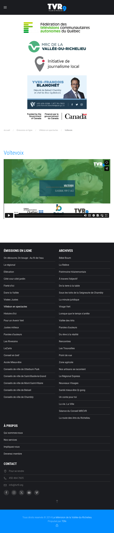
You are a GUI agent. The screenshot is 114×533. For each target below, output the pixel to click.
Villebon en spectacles (15, 306)
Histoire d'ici (10, 313)
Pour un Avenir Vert (14, 320)
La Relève (64, 264)
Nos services (10, 439)
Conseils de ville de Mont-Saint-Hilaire (23, 383)
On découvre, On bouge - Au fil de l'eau (24, 258)
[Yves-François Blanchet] (57, 92)
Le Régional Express (69, 376)
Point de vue (65, 355)
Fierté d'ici (9, 285)
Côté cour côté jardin (14, 278)
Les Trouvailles (67, 348)
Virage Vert (64, 306)
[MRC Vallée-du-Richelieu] (57, 46)
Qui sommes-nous (13, 432)
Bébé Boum (65, 258)
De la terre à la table (69, 285)
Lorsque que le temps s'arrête (74, 313)
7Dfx (64, 521)
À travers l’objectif (68, 278)
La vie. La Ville (66, 404)
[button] (5, 7)
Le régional (9, 264)
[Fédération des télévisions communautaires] (57, 27)
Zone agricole (66, 362)
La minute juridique (69, 299)
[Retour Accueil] (57, 7)
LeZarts (8, 348)
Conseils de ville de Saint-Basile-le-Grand (25, 376)
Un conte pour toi (68, 397)
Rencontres (65, 341)
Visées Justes (11, 299)
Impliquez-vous (12, 446)
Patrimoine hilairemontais (72, 271)
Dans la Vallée (11, 292)
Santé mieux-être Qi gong (72, 390)
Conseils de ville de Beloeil (17, 390)
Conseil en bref (11, 355)
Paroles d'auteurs (13, 334)
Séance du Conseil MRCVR (73, 411)
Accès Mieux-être (12, 362)
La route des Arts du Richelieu (74, 418)
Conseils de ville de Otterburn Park (21, 369)
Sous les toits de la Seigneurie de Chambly (81, 292)
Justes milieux (11, 327)
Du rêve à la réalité (68, 334)
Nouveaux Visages (68, 383)
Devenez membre (13, 453)
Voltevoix (14, 152)
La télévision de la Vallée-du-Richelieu (72, 517)
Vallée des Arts (66, 320)
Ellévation (9, 271)
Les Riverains (11, 341)
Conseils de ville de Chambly (19, 397)
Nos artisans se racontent (72, 369)
